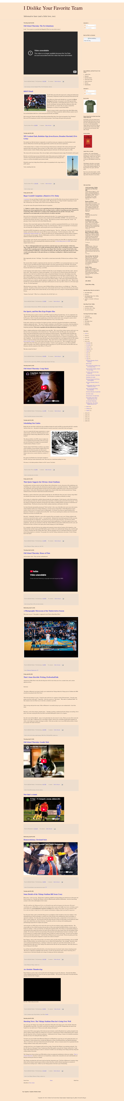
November (88, 345)
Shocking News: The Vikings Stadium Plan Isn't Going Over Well (47, 1021)
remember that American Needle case (32, 233)
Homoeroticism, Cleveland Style (35, 839)
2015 (86, 333)
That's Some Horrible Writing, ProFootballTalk (41, 677)
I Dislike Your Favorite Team (53, 7)
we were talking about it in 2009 (62, 241)
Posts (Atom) (32, 1082)
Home (51, 1080)
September (88, 349)
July (87, 352)
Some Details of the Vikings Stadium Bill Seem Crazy (43, 894)
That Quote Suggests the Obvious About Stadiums (42, 482)
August (87, 351)
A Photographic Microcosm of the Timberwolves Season (44, 611)
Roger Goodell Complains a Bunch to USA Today (41, 196)
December (88, 343)
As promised (26, 199)
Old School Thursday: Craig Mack (36, 368)
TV (37, 670)
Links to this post (58, 81)
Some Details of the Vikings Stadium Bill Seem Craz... (92, 398)
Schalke (46, 1014)
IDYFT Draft (28, 91)
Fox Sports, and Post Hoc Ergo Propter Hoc (39, 311)
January (87, 410)
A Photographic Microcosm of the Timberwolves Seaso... (93, 386)
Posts (86, 25)
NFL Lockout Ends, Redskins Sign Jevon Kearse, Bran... (93, 366)
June (87, 354)
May (87, 356)
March (87, 406)
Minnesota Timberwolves (32, 670)
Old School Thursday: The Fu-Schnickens (39, 26)
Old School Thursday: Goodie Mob (36, 742)
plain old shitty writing (29, 341)
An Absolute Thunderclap (33, 969)
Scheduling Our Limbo (32, 423)
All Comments (88, 28)
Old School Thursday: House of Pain (37, 553)
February (88, 408)
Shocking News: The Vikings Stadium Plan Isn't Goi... (92, 403)
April (87, 358)
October (87, 347)
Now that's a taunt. (30, 794)
